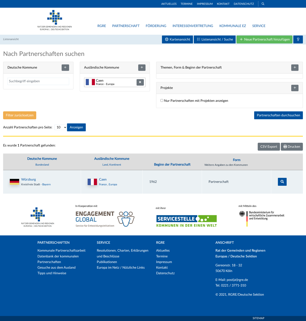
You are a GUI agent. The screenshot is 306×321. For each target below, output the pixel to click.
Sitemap (258, 318)
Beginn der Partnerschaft (172, 164)
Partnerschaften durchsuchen (278, 115)
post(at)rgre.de (237, 280)
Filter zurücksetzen (20, 115)
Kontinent (115, 165)
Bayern (46, 184)
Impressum (205, 4)
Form (236, 160)
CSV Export (268, 146)
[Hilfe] (298, 39)
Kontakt (223, 4)
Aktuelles (169, 4)
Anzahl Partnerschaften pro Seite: (27, 127)
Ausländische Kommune (111, 158)
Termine (187, 4)
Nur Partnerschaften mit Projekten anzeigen (195, 100)
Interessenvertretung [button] (193, 26)
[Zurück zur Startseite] (54, 29)
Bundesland (42, 165)
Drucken (293, 146)
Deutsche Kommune (42, 158)
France (103, 184)
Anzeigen (76, 127)
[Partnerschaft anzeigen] (282, 182)
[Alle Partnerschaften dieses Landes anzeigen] (92, 182)
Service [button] (258, 26)
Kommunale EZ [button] (232, 26)
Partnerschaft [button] (125, 26)
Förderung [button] (156, 26)
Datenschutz (244, 4)
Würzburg (28, 179)
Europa (113, 184)
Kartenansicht (179, 39)
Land (105, 165)
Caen (103, 179)
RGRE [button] (101, 26)
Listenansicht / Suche (217, 39)
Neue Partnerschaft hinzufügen (266, 39)
